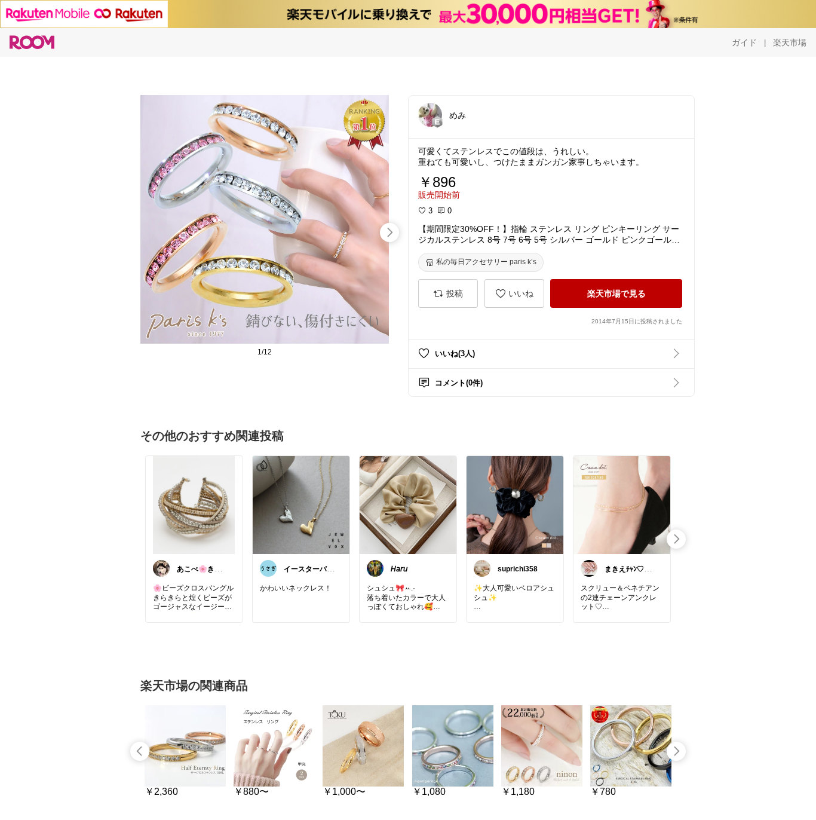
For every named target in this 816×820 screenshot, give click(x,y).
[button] (430, 115)
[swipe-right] (389, 232)
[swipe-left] (139, 751)
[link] (194, 504)
